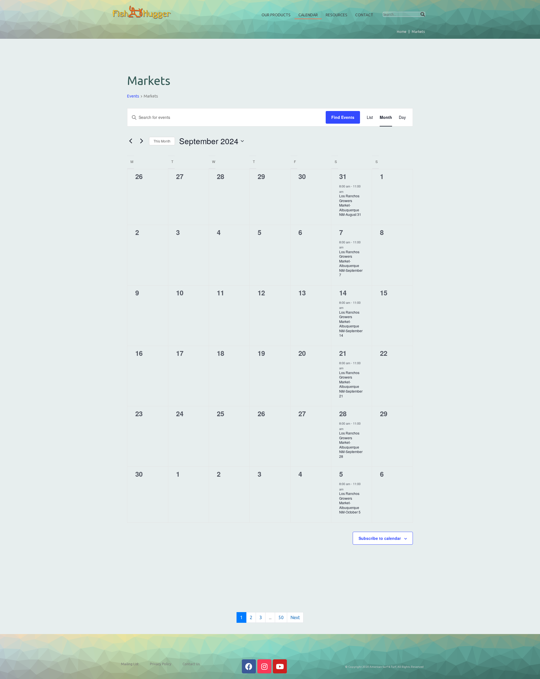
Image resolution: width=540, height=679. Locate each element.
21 (342, 353)
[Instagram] (264, 666)
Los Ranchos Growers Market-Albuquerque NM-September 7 (351, 263)
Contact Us (191, 664)
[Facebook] (249, 666)
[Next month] (141, 141)
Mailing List (130, 664)
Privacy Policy (160, 664)
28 (342, 413)
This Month (162, 141)
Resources (336, 15)
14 (342, 292)
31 (342, 176)
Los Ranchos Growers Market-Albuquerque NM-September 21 (351, 384)
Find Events (342, 117)
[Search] (422, 14)
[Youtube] (280, 666)
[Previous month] (130, 141)
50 (281, 617)
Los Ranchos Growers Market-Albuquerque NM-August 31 (350, 205)
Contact (364, 15)
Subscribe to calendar (380, 538)
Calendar (308, 15)
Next (295, 617)
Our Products (276, 15)
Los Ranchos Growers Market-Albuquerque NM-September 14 (351, 324)
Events (133, 96)
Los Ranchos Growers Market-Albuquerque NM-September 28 (351, 445)
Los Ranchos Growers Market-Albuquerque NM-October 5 (350, 502)
